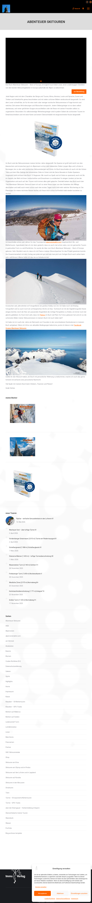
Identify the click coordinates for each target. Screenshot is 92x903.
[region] (46, 60)
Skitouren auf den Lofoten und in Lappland (21, 772)
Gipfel (8, 676)
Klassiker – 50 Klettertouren (15, 702)
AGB (7, 626)
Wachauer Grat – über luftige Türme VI (22, 530)
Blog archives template (14, 833)
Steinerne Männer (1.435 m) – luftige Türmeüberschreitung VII (31, 556)
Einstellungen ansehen (79, 893)
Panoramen (10, 742)
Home (8, 686)
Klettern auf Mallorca (13, 712)
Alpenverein (10, 631)
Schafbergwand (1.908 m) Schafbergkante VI (25, 547)
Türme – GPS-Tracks (13, 803)
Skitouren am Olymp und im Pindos (18, 767)
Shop (7, 757)
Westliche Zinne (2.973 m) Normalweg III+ (23, 582)
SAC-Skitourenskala (13, 752)
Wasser (8, 823)
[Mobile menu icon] (88, 8)
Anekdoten (9, 646)
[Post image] (10, 520)
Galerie (8, 671)
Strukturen (9, 788)
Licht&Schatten (11, 727)
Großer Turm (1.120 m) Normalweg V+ (22, 600)
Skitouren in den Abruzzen (15, 783)
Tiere (7, 793)
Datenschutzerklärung (63, 898)
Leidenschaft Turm (12, 722)
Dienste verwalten (40, 887)
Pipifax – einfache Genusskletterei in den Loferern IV (34, 519)
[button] (38, 81)
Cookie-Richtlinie (50, 898)
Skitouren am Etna (12, 762)
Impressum (74, 898)
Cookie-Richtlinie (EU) (13, 661)
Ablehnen (60, 893)
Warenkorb (9, 818)
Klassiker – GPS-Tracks (14, 707)
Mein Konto (10, 737)
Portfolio (9, 828)
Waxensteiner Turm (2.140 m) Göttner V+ (23, 565)
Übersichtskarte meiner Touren (17, 813)
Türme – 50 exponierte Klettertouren (19, 798)
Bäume (8, 651)
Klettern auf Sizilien (12, 717)
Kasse (8, 697)
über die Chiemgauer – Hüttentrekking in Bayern (23, 808)
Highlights (9, 681)
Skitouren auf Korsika (13, 777)
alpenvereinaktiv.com (53, 242)
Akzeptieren (42, 893)
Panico (42, 315)
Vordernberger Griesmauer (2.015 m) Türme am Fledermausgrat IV (32, 539)
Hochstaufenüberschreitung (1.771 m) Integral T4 (26, 591)
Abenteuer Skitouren (13, 621)
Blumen (8, 656)
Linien (8, 732)
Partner (8, 747)
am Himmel (10, 641)
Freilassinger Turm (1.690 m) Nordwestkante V (25, 574)
